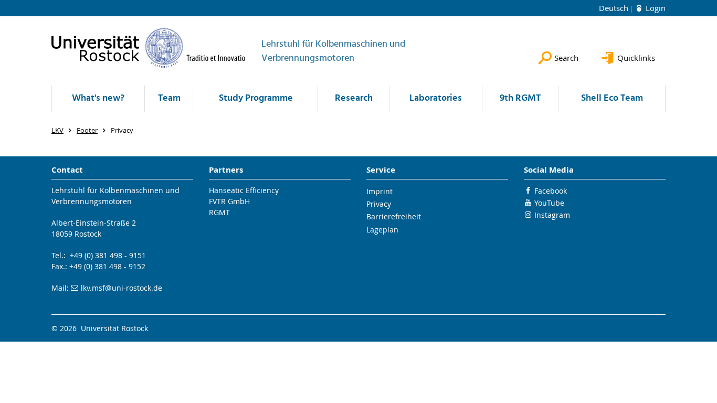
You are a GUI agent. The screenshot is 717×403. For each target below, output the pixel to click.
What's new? (98, 98)
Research (354, 98)
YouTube (549, 203)
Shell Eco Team (612, 98)
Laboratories (435, 98)
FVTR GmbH (229, 201)
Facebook (550, 191)
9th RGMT (520, 98)
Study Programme (256, 98)
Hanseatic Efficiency (244, 190)
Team (169, 98)
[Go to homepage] (148, 48)
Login (655, 8)
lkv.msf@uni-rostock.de (121, 288)
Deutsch (614, 8)
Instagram (552, 215)
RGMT (219, 212)
